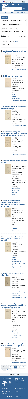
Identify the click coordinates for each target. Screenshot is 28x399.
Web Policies (5, 388)
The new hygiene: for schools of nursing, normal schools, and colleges (13, 239)
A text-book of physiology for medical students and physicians (12, 345)
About (6, 12)
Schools (14, 259)
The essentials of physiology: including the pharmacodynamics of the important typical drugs (13, 306)
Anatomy (14, 152)
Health (13, 95)
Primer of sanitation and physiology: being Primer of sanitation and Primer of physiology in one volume (13, 203)
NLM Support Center (20, 388)
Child (13, 194)
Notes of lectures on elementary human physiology (13, 108)
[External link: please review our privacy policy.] (3, 382)
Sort (3, 44)
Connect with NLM (6, 378)
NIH (11, 397)
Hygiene (14, 96)
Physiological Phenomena (19, 69)
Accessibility (18, 390)
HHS (14, 397)
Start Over (4, 17)
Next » (17, 42)
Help (12, 12)
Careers (17, 391)
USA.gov (18, 397)
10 (9, 44)
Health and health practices (12, 76)
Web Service (21, 12)
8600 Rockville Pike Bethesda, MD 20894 (20, 381)
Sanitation (14, 228)
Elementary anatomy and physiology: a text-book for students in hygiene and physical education (14, 133)
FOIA (3, 390)
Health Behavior (16, 98)
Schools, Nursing (16, 261)
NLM (8, 397)
